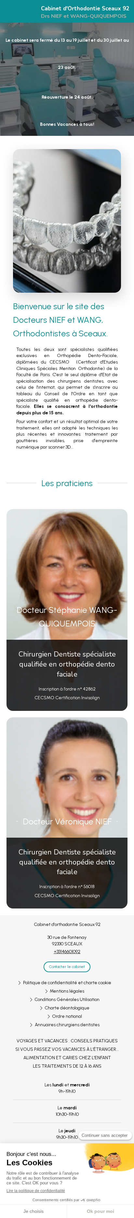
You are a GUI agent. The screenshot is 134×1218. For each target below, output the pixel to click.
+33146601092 (67, 951)
